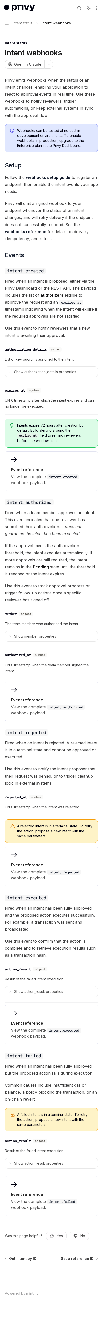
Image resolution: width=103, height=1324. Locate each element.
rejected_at (16, 797)
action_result (18, 969)
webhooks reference (25, 231)
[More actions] (96, 8)
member (11, 614)
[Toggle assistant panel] (88, 8)
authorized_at (18, 655)
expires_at (15, 390)
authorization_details (26, 349)
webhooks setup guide (48, 177)
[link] (51, 471)
